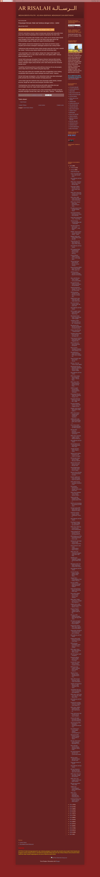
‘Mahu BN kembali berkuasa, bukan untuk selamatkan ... (76, 680)
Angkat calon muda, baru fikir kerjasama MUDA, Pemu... (76, 605)
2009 (71, 830)
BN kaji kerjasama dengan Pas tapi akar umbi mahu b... (76, 770)
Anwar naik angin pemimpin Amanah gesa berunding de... (76, 719)
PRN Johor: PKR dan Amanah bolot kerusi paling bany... (76, 528)
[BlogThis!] (47, 95)
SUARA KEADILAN (74, 103)
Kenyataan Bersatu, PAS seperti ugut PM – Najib (75, 400)
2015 (71, 817)
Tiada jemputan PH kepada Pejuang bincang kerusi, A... (76, 533)
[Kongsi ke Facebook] (49, 95)
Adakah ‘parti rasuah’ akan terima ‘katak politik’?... (76, 409)
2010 (71, 828)
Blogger (58, 861)
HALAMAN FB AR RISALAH (27, 844)
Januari (73, 169)
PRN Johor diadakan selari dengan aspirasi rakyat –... (76, 494)
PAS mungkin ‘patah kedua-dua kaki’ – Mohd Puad (76, 312)
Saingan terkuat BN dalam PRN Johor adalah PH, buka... (76, 509)
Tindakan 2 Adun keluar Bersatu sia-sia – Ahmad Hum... (76, 322)
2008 (71, 832)
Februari (73, 167)
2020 (71, 806)
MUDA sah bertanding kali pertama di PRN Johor (76, 504)
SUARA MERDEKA (74, 89)
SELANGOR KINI (73, 105)
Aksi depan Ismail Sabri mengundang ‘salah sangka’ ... (76, 317)
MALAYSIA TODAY (74, 108)
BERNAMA (72, 112)
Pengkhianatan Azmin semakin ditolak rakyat (76, 209)
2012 (71, 823)
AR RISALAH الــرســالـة (47, 7)
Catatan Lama (60, 105)
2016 (71, 815)
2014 (71, 819)
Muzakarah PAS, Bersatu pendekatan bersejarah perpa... (76, 327)
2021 (71, 804)
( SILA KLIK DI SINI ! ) (73, 78)
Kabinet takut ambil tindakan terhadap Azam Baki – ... (75, 640)
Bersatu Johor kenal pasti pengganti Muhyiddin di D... (75, 742)
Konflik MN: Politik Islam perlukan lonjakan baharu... (75, 663)
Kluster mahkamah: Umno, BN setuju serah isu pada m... (76, 478)
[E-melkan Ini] (45, 95)
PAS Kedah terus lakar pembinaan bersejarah (75, 344)
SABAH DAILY (73, 110)
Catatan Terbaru (22, 105)
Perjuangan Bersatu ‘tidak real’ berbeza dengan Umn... (76, 395)
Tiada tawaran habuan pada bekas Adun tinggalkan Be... (76, 339)
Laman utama (41, 105)
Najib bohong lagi (75, 171)
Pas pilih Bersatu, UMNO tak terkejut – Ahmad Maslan (76, 284)
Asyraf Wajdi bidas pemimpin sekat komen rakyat (75, 469)
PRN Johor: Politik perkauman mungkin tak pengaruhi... (76, 601)
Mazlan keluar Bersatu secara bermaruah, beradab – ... (76, 473)
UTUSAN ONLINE (73, 87)
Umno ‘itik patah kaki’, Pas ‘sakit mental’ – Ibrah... (76, 175)
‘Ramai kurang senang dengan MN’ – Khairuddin (76, 222)
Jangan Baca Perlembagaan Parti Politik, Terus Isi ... (76, 579)
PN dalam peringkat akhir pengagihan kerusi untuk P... (75, 622)
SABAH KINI (72, 101)
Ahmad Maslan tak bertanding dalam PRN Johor (75, 445)
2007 (71, 834)
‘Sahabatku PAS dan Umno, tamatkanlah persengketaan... (76, 691)
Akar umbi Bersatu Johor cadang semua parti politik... (76, 279)
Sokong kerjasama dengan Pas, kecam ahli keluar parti (76, 289)
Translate (79, 26)
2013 (71, 821)
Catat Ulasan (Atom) (28, 107)
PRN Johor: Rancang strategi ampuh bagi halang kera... (76, 194)
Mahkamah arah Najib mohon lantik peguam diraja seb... (76, 542)
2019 (71, 809)
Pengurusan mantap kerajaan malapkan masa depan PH (76, 704)
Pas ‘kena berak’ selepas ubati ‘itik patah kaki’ (75, 304)
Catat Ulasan (23, 102)
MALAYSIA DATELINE (74, 94)
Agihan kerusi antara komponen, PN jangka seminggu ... (76, 455)
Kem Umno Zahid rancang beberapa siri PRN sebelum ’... (76, 426)
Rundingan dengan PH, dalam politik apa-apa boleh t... (75, 523)
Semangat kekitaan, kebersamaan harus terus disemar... (76, 214)
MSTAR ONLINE (73, 121)
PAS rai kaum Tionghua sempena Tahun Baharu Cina (76, 349)
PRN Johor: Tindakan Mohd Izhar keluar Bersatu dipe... (76, 183)
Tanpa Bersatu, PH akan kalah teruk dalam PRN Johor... (76, 242)
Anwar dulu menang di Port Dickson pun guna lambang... (76, 632)
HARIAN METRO (73, 107)
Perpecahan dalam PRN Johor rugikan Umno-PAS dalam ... (76, 627)
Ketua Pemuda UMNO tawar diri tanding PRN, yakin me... (76, 269)
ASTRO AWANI (73, 96)
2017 (71, 813)
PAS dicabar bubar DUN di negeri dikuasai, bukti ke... (76, 459)
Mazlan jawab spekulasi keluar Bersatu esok (75, 759)
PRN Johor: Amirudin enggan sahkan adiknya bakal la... (76, 437)
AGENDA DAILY (73, 124)
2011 (71, 825)
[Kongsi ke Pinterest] (51, 95)
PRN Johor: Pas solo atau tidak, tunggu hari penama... (76, 775)
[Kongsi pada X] (48, 95)
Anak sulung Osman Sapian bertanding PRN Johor (76, 590)
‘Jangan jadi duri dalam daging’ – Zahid (75, 450)
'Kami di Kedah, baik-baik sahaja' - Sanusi (76, 360)
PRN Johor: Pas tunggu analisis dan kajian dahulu (76, 780)
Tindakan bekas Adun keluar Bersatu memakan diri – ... (76, 335)
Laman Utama (23, 842)
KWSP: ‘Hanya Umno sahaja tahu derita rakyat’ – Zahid (76, 233)
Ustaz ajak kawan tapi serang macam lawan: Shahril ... (76, 715)
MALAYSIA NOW (73, 128)
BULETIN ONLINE (73, 114)
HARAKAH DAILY (73, 123)
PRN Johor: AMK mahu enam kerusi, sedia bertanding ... (76, 199)
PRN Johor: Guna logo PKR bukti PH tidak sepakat (76, 651)
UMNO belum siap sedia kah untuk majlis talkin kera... (76, 300)
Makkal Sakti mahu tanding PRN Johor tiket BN (76, 238)
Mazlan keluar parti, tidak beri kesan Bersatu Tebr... (75, 464)
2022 (71, 165)
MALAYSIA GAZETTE (74, 92)
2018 (71, 811)
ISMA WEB (72, 91)
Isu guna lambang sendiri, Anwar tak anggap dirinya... (75, 405)
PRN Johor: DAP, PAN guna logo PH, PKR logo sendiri (76, 696)
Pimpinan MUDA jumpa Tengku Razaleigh (75, 659)
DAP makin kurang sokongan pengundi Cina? (76, 483)
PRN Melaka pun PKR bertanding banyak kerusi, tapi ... (76, 537)
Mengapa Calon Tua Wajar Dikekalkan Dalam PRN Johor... (76, 565)
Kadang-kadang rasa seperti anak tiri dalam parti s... (76, 800)
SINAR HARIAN (73, 116)
